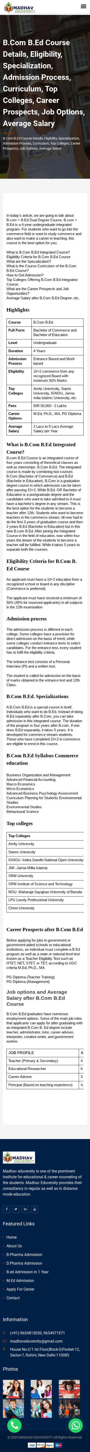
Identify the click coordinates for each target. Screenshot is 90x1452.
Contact (13, 1298)
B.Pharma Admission (24, 1254)
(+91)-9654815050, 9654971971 (37, 1333)
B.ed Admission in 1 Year (27, 1272)
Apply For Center (20, 1289)
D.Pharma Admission (24, 1263)
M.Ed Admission (20, 1280)
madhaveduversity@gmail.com (36, 1341)
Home (7, 133)
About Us (14, 1246)
